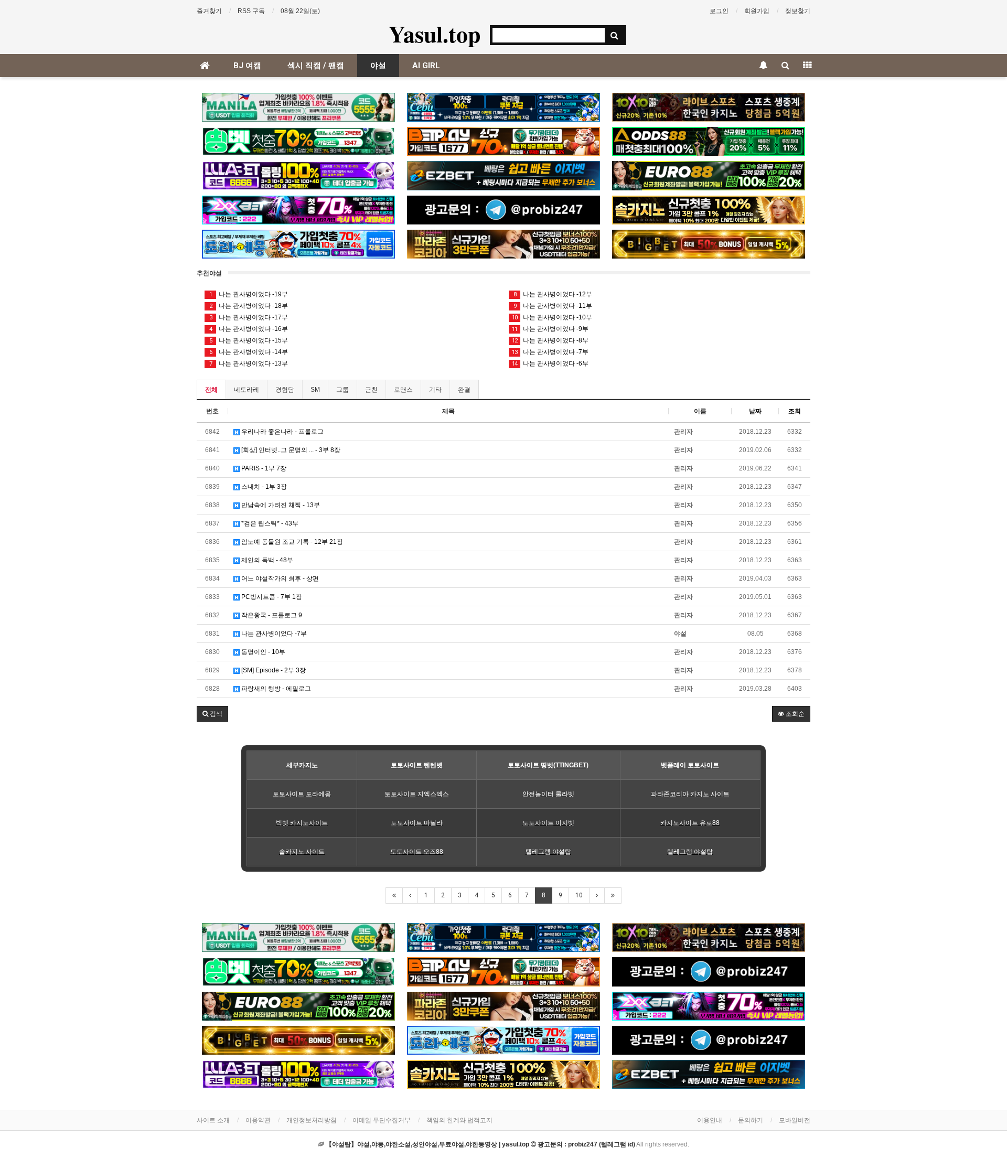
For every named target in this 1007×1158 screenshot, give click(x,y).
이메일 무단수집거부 (381, 1120)
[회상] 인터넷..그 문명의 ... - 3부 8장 (290, 450)
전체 (211, 389)
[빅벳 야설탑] (708, 244)
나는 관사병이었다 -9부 (550, 329)
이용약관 (258, 1120)
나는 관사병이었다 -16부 (248, 329)
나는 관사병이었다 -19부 (248, 294)
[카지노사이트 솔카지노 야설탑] (708, 210)
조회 (794, 411)
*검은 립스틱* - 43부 (269, 523)
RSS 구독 (251, 11)
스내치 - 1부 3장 (263, 486)
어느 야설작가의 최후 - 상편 (279, 578)
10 (579, 895)
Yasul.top (434, 33)
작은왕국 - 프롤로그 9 (271, 615)
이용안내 (709, 1120)
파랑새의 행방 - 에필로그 (275, 688)
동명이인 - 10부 (262, 652)
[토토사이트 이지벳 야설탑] (503, 175)
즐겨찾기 (209, 11)
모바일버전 (794, 1120)
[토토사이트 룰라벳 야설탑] (298, 175)
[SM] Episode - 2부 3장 (273, 670)
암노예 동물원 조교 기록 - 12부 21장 (291, 541)
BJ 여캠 (247, 65)
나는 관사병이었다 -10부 (552, 317)
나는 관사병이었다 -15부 (248, 340)
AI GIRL (426, 65)
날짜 (755, 411)
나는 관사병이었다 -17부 (248, 317)
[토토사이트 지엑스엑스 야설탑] (298, 210)
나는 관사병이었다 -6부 (550, 363)
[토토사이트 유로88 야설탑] (708, 175)
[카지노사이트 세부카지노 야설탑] (503, 107)
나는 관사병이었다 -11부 (553, 305)
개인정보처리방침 (311, 1120)
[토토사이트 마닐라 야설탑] (298, 107)
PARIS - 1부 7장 (263, 468)
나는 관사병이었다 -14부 (248, 352)
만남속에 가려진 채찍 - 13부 (280, 505)
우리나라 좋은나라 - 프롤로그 (282, 431)
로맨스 (403, 389)
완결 (464, 389)
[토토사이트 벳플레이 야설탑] (503, 141)
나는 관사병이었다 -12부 (553, 294)
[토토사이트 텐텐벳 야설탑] (708, 107)
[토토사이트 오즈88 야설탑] (708, 141)
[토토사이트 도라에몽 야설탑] (298, 244)
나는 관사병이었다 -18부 (248, 305)
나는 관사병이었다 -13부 (248, 363)
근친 (371, 389)
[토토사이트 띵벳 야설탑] (298, 141)
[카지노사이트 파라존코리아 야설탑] (503, 244)
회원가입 (756, 11)
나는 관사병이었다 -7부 (550, 352)
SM (315, 389)
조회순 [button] (794, 713)
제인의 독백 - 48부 (266, 560)
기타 (435, 389)
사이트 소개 (213, 1120)
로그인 (719, 11)
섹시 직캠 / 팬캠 (315, 65)
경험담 (284, 389)
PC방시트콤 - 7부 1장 (271, 597)
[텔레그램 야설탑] (503, 210)
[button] (212, 714)
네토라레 (246, 389)
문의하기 (750, 1120)
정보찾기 (797, 11)
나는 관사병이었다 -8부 (550, 340)
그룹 (342, 389)
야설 (378, 65)
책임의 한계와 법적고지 (459, 1120)
